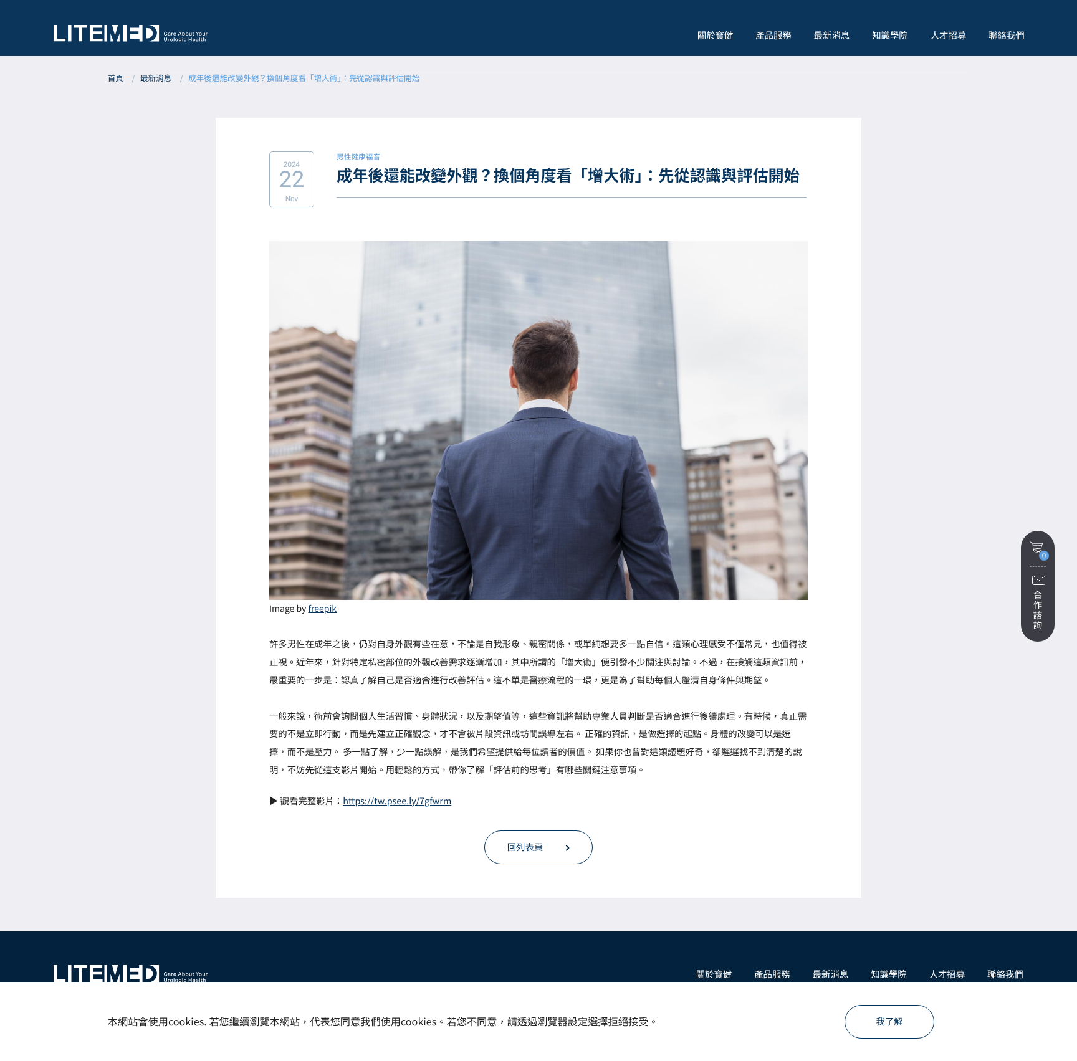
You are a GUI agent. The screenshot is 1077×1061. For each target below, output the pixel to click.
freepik (322, 608)
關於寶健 (714, 974)
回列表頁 (525, 847)
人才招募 (949, 35)
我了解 (889, 1021)
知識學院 (890, 35)
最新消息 (832, 35)
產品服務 (772, 974)
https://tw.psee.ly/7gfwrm (397, 800)
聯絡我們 (1006, 35)
